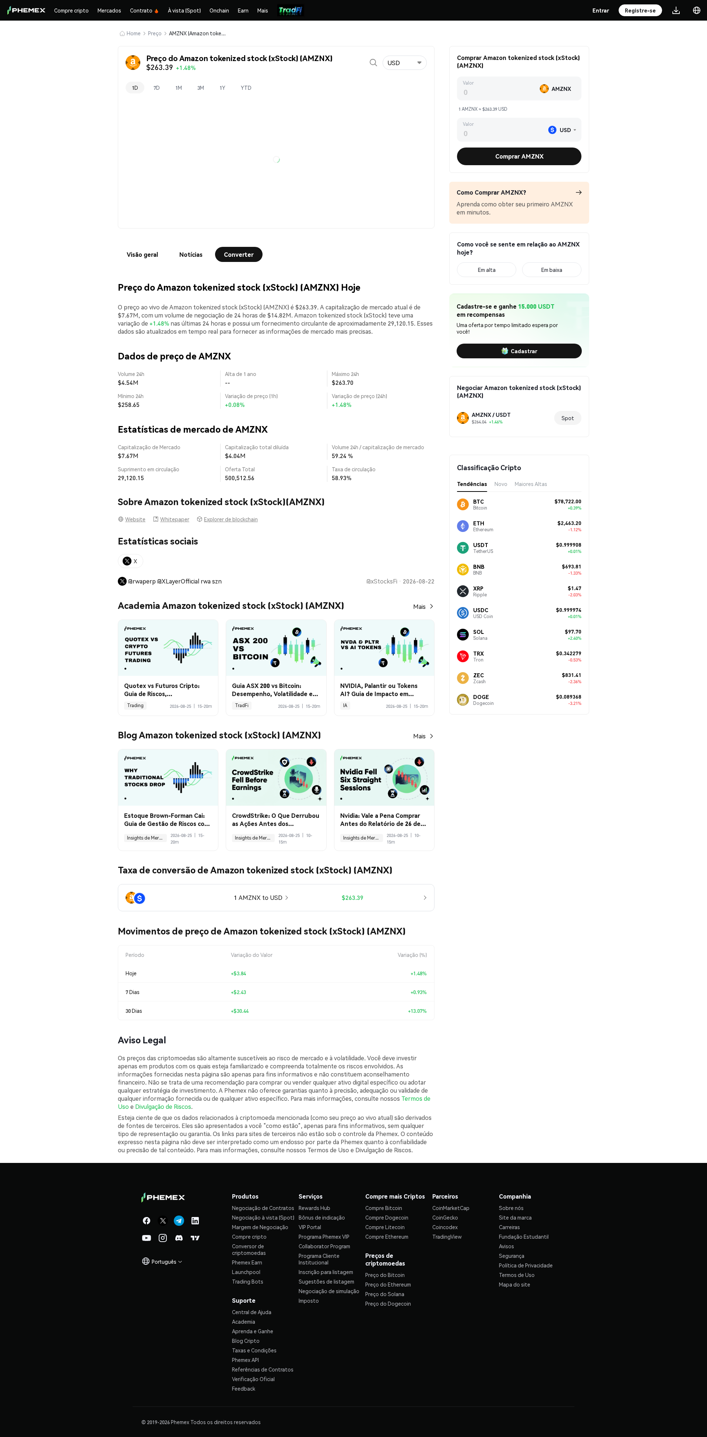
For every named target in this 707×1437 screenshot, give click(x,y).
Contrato (141, 10)
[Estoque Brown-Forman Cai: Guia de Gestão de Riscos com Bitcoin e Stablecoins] (168, 777)
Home (134, 33)
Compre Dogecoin (386, 1429)
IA (345, 705)
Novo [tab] (501, 483)
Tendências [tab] (472, 483)
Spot (568, 418)
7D (157, 87)
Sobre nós (511, 1419)
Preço (155, 33)
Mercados (109, 10)
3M (200, 87)
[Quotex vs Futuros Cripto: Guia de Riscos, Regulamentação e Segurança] (168, 648)
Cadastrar (524, 351)
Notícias (191, 254)
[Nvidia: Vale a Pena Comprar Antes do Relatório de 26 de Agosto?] (384, 777)
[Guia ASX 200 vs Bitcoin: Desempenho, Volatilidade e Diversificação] (276, 648)
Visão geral (142, 254)
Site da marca (515, 1429)
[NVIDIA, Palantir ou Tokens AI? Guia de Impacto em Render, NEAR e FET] (384, 648)
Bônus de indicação (322, 1429)
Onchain (219, 10)
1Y (222, 87)
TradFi (242, 705)
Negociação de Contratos (263, 1419)
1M (178, 87)
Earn (243, 10)
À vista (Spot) (184, 10)
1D (135, 87)
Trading (135, 705)
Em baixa (551, 269)
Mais (262, 10)
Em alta (487, 269)
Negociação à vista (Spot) (263, 1429)
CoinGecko (445, 1429)
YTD (246, 87)
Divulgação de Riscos (163, 1318)
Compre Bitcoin (383, 1419)
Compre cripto (71, 10)
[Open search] (373, 62)
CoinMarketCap (450, 1419)
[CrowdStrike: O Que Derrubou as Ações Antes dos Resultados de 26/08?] (276, 777)
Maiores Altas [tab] (531, 483)
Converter (239, 254)
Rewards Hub (314, 1419)
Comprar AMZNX (519, 156)
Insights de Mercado (147, 838)
